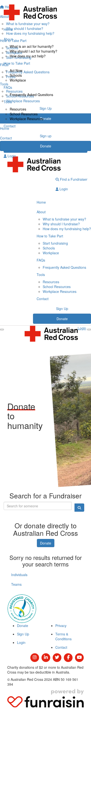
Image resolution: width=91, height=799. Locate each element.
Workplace (18, 80)
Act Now (16, 70)
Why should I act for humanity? (33, 51)
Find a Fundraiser (73, 179)
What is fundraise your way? (64, 219)
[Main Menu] (2, 329)
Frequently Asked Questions (31, 94)
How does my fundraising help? (67, 228)
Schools (16, 75)
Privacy (60, 625)
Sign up (45, 135)
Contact (10, 126)
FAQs (8, 87)
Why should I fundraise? (61, 223)
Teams (16, 584)
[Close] (89, 329)
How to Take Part (17, 63)
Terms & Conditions (63, 636)
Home (8, 29)
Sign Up (62, 308)
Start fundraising (55, 243)
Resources (18, 109)
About (8, 39)
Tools (8, 101)
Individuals (19, 574)
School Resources (24, 113)
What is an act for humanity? (32, 46)
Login (11, 155)
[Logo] (45, 12)
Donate (45, 146)
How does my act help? (28, 56)
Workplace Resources (26, 118)
